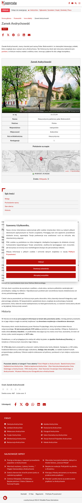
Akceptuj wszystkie (41, 275)
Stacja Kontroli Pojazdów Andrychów (58, 439)
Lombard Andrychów (15, 428)
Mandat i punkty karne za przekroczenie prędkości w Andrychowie (60, 480)
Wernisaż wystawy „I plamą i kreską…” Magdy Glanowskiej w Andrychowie (21, 468)
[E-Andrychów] (9, 3)
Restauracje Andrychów (16, 442)
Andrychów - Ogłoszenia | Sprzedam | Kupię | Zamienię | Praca (50, 10)
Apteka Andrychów (51, 424)
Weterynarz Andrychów (16, 431)
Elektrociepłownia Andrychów (35, 366)
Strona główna (6, 18)
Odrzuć (41, 262)
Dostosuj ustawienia (41, 269)
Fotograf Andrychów (51, 431)
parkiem (5, 51)
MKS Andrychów (31, 369)
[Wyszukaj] (76, 3)
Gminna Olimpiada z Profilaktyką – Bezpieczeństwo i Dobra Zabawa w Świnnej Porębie (20, 481)
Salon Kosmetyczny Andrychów (55, 435)
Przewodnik (17, 18)
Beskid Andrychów (68, 364)
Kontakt (24, 494)
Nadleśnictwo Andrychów (13, 366)
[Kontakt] (72, 3)
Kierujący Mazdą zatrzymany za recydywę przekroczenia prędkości (60, 474)
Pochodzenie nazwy (12, 203)
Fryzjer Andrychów (14, 435)
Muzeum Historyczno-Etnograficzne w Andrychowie (34, 371)
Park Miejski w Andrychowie (49, 364)
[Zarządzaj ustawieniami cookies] (5, 498)
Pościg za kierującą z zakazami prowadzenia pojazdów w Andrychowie (23, 461)
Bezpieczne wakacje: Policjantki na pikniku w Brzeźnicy (61, 468)
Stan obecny (9, 206)
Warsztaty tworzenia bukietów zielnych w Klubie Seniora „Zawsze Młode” (61, 461)
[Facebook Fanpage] (69, 3)
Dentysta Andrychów (15, 424)
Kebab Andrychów (50, 442)
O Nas (31, 494)
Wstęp (7, 199)
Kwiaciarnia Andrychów (53, 428)
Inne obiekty (28, 18)
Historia (7, 210)
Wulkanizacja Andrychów (16, 439)
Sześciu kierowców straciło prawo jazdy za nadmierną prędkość (23, 474)
